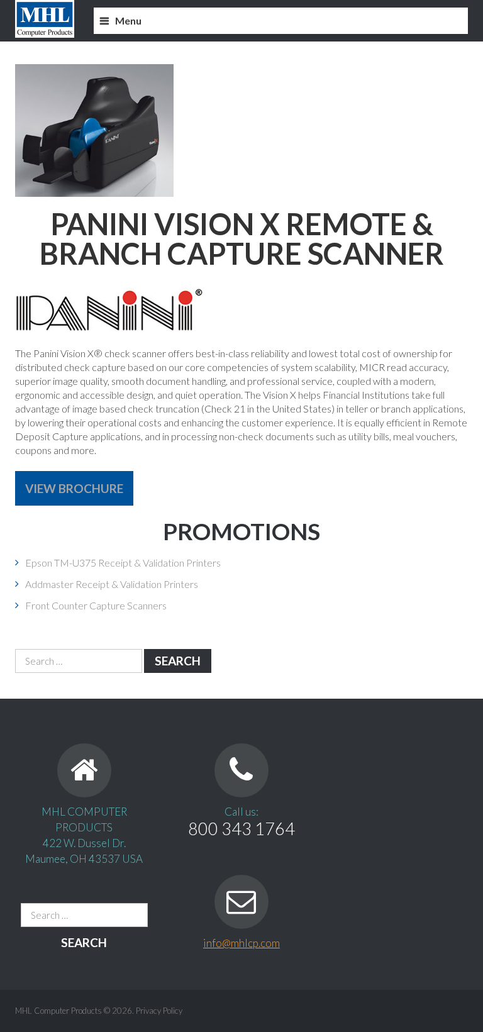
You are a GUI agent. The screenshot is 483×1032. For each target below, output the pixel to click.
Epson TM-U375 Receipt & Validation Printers (123, 563)
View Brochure (74, 488)
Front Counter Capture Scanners (96, 605)
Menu (128, 20)
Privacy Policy (159, 1011)
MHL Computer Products (58, 1011)
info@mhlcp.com (241, 943)
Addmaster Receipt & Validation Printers (111, 584)
